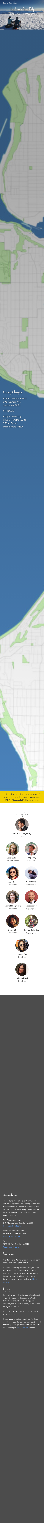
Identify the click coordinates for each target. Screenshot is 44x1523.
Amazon (24, 1327)
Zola (19, 1327)
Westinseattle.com (11, 1247)
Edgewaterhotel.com (12, 1226)
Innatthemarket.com (11, 1236)
